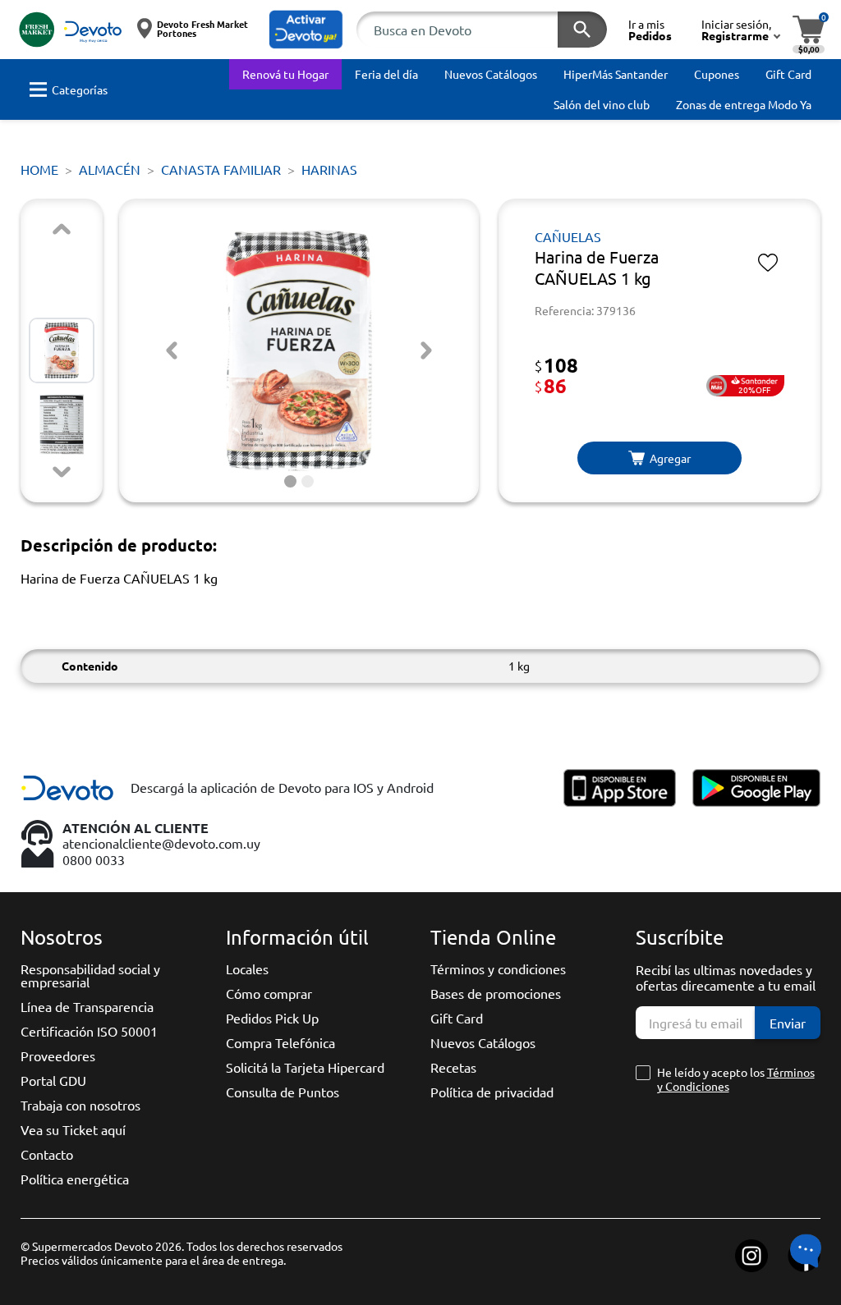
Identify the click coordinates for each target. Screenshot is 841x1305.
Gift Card (456, 1017)
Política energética (75, 1178)
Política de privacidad (492, 1091)
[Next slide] (61, 472)
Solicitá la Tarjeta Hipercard (305, 1067)
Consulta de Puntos (282, 1091)
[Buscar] (582, 29)
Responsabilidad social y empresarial (90, 975)
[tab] (290, 481)
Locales (247, 968)
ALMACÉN (109, 169)
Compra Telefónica (280, 1042)
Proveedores (58, 1055)
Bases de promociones (495, 993)
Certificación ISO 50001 (89, 1030)
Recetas (453, 1067)
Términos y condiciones (498, 968)
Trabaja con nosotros (80, 1104)
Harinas (329, 169)
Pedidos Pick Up (272, 1017)
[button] (306, 29)
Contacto (47, 1154)
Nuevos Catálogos (482, 1042)
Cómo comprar (269, 993)
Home (39, 169)
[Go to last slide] (171, 350)
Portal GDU (53, 1080)
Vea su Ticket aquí (73, 1129)
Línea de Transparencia (87, 1006)
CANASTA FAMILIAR (221, 169)
